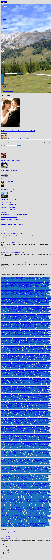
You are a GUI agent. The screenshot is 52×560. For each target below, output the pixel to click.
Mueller (17, 435)
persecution (23, 450)
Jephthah (2, 408)
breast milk (25, 314)
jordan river (34, 410)
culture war (13, 346)
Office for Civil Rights (18, 443)
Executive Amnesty (15, 368)
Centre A (21, 320)
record (39, 467)
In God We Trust (34, 402)
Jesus (26, 408)
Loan (37, 420)
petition (46, 450)
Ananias (32, 290)
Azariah (9, 301)
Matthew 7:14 (7, 426)
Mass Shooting (28, 424)
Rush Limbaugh (13, 475)
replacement (30, 469)
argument (17, 295)
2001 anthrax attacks (35, 277)
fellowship (22, 372)
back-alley (22, 302)
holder (13, 396)
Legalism (23, 416)
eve (30, 367)
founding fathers (4, 379)
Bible (15, 307)
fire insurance (21, 374)
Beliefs (48, 306)
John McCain (11, 410)
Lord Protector (25, 421)
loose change (17, 421)
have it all (43, 392)
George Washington (14, 384)
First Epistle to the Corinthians (35, 375)
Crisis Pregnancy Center (44, 343)
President (22, 458)
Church (18, 328)
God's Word (4, 387)
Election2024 (14, 362)
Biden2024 (37, 308)
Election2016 (3, 362)
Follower (30, 376)
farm (9, 371)
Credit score (25, 343)
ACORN (28, 280)
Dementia (12, 350)
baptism (13, 303)
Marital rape (27, 423)
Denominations (25, 351)
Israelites (49, 406)
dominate (14, 356)
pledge (30, 453)
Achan (24, 280)
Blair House (6, 310)
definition (20, 349)
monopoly (32, 432)
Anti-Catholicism (25, 292)
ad (49, 280)
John (3, 410)
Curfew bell (27, 346)
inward (22, 406)
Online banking (33, 444)
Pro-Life (20, 460)
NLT (18, 440)
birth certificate (24, 309)
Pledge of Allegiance (36, 453)
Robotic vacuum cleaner (37, 472)
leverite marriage (17, 418)
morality (2, 434)
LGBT (22, 418)
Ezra (48, 368)
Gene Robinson (29, 383)
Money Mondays (26, 432)
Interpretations (24, 405)
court (42, 341)
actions (36, 280)
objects (6, 443)
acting (31, 280)
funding (2, 382)
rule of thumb (42, 474)
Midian (47, 429)
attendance (34, 299)
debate (14, 348)
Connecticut (15, 338)
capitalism (47, 317)
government (24, 389)
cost (18, 341)
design (49, 351)
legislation (32, 416)
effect (39, 359)
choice (43, 323)
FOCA (21, 376)
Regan (2, 468)
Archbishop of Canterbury (6, 295)
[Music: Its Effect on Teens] (2, 186)
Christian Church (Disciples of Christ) (11, 325)
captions (12, 318)
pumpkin (8, 463)
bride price (34, 314)
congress (49, 336)
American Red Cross (32, 288)
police (2, 454)
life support (20, 419)
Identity (30, 400)
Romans (9, 474)
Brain (7, 314)
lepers (43, 416)
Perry (19, 450)
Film (37, 373)
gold (23, 387)
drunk (24, 357)
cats (41, 319)
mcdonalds (38, 426)
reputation (10, 470)
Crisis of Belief (36, 343)
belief (45, 306)
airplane (2, 284)
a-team (26, 278)
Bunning (23, 315)
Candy (30, 317)
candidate (27, 317)
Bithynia (47, 309)
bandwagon (3, 303)
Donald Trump (19, 356)
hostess (21, 398)
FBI (32, 371)
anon (39, 291)
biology (17, 309)
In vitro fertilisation (42, 402)
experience (27, 368)
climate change (42, 331)
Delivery (2, 350)
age (32, 283)
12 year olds (11, 277)
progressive (7, 461)
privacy (8, 460)
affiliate (15, 283)
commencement (41, 333)
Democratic (37, 350)
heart (24, 394)
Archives (5, 28)
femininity (44, 372)
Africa (27, 283)
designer (2, 352)
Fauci (30, 371)
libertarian (33, 418)
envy (33, 364)
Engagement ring (16, 364)
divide (38, 354)
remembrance (3, 469)
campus (13, 317)
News (32, 439)
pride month (27, 459)
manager (2, 423)
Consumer (15, 339)
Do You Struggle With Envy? (8, 204)
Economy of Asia (39, 358)
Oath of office (33, 442)
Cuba (31, 344)
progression (3, 461)
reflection (45, 467)
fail (7, 370)
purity (11, 463)
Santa (20, 477)
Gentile (48, 383)
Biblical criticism (16, 308)
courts (45, 341)
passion (15, 447)
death (6, 348)
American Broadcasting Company (17, 287)
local (39, 420)
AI (38, 283)
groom (18, 391)
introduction (10, 406)
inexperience (3, 404)
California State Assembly (38, 316)
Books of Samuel (8, 312)
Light (41, 419)
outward (35, 445)
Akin (7, 284)
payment (21, 448)
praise (46, 455)
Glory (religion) (33, 386)
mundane (32, 435)
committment (42, 334)
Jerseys (19, 408)
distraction (28, 354)
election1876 (44, 360)
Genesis (39, 383)
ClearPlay (31, 331)
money (13, 432)
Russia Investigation (38, 475)
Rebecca (17, 467)
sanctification (12, 477)
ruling (46, 474)
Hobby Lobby (8, 396)
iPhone (26, 406)
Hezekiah (16, 395)
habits (7, 392)
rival (20, 472)
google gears (31, 388)
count (21, 341)
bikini (46, 308)
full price (26, 381)
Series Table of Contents (8, 66)
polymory (26, 454)
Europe (2, 367)
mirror (39, 430)
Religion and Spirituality (24, 468)
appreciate (42, 294)
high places (23, 395)
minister (25, 430)
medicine (12, 427)
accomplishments (4, 280)
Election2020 (8, 362)
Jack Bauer (3, 407)
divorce (2, 355)
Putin (22, 463)
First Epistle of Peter (25, 375)
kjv (13, 414)
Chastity (32, 322)
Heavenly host (32, 394)
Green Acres (45, 390)
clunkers (23, 332)
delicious (45, 349)
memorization (9, 428)
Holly (30, 396)
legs (41, 416)
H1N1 (4, 392)
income (9, 403)
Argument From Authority (24, 295)
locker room (3, 421)
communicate (3, 335)
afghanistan (23, 283)
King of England (6, 414)
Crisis (31, 343)
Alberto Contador (24, 284)
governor (39, 389)
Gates (7, 383)
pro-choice (17, 460)
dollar (47, 355)
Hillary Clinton (39, 395)
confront (39, 336)
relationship (8, 468)
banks (10, 303)
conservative (32, 338)
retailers (4, 471)
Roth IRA (32, 474)
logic (7, 421)
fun (28, 381)
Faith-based (17, 370)
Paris (5, 447)
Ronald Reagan (27, 474)
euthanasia (13, 367)
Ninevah (13, 440)
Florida (11, 376)
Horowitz (8, 398)
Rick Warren (41, 471)
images (7, 402)
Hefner (36, 394)
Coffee (31, 332)
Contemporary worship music (26, 339)
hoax (4, 396)
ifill (43, 400)
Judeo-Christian (23, 411)
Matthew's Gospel (20, 426)
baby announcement (28, 301)
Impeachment (24, 402)
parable (33, 446)
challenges (34, 320)
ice (20, 400)
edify (29, 359)
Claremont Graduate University (7, 331)
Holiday (19, 396)
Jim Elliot (46, 408)
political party (6, 454)
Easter (48, 357)
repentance (26, 469)
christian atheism (43, 324)
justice (46, 411)
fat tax (14, 371)
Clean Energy (21, 331)
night (10, 440)
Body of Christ (37, 310)
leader (41, 415)
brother (45, 314)
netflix (8, 438)
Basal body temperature (19, 304)
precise (20, 456)
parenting (48, 446)
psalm (34, 462)
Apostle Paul (22, 294)
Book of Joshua (9, 311)
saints (29, 476)
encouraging (47, 363)
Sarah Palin (29, 477)
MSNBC (13, 435)
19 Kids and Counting (24, 277)
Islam (44, 406)
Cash (12, 319)
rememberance (45, 468)
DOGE (41, 355)
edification (26, 359)
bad (25, 302)
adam (2, 282)
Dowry (27, 356)
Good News (46, 387)
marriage (46, 423)
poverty (32, 455)
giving (10, 386)
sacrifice (2, 476)
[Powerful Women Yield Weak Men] (4, 168)
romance (2, 474)
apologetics (44, 293)
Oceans (9, 443)
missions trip (12, 431)
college (46, 332)
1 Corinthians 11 (4, 277)
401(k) (2, 278)
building (14, 315)
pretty (15, 459)
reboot (24, 467)
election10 (30, 360)
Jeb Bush (27, 407)
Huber (43, 398)
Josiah (43, 410)
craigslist (21, 342)
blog (16, 310)
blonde (30, 310)
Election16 (39, 360)
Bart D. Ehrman (10, 304)
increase (12, 403)
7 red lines (8, 278)
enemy (6, 364)
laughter (19, 415)
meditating (17, 427)
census (6, 320)
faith (14, 370)
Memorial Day (3, 428)
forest (3, 378)
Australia (17, 300)
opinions (40, 444)
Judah (18, 411)
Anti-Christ (31, 292)
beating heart (5, 306)
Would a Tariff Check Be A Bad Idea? (10, 219)
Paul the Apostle (6, 448)
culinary (33, 344)
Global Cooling (15, 386)
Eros (1, 366)
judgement (31, 411)
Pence (38, 448)
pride (23, 459)
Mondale (10, 432)
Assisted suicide (18, 298)
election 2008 (6, 360)
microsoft (33, 429)
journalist (2, 411)
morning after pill (11, 434)
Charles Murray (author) (14, 322)
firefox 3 (29, 374)
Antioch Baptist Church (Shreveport (12, 293)
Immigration (11, 402)
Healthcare (21, 394)
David (38, 347)
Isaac (37, 406)
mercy (45, 428)
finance (45, 373)
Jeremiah (6, 408)
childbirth (28, 323)
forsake (31, 378)
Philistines (26, 451)
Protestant (7, 462)
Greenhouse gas (8, 391)
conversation (14, 340)
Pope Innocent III (38, 454)
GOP (35, 388)
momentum (43, 431)
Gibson (36, 384)
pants (31, 446)
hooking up (48, 397)
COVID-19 (9, 342)
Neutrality (12, 438)
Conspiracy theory (4, 339)
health (5, 394)
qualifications (30, 463)
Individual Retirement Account (36, 403)
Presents (14, 458)
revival (32, 471)
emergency (17, 363)
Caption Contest (7, 318)
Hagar (12, 392)
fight (28, 373)
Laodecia (37, 414)
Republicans (5, 470)
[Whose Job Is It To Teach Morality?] (4, 176)
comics (16, 333)
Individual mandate (25, 403)
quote (48, 463)
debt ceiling (30, 348)
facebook (2, 370)
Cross (14, 344)
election (2, 360)
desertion (46, 351)
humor (24, 399)
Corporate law (45, 340)
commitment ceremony (35, 334)
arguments (32, 295)
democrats (14, 351)
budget (4, 315)
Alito (42, 284)
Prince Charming (39, 459)
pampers (27, 446)
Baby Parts (39, 301)
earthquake (45, 357)
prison (5, 460)
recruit (42, 467)
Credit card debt (6, 343)
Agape (29, 283)
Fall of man (27, 370)
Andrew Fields (38, 290)
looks (13, 421)
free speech (5, 380)
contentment (35, 339)
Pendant (45, 448)
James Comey (13, 407)
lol (8, 421)
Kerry (42, 412)
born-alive (34, 312)
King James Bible (44, 413)
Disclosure (5, 57)
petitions (2, 451)
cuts (43, 346)
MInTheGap (3, 4)
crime (29, 343)
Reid (4, 468)
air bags (40, 283)
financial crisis (7, 374)
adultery (48, 282)
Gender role (23, 383)
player (22, 453)
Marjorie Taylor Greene (35, 423)
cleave (34, 331)
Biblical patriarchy (24, 308)
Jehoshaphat (37, 407)
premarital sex (33, 456)
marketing (42, 423)
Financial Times (13, 374)
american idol (25, 288)
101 (8, 277)
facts (5, 370)
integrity (41, 404)
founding (47, 378)
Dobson (10, 355)
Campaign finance (8, 317)
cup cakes (18, 346)
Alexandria (36, 284)
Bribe (28, 314)
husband (40, 399)
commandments (21, 333)
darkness (24, 347)
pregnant (28, 456)
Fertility (10, 373)
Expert (30, 368)
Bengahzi (6, 307)
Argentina (13, 295)
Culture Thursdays (7, 346)
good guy (37, 387)
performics (16, 450)
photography (41, 451)
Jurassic (41, 411)
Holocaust (38, 396)
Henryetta (4, 395)
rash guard (10, 466)
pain (11, 446)
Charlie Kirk (22, 322)
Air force (44, 283)
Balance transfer (36, 302)
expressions (34, 368)
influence (30, 404)
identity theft (34, 400)
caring (32, 318)
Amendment (22, 286)
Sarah (26, 477)
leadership (45, 415)
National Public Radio (11, 437)
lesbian (46, 416)
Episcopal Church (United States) (41, 364)
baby (23, 301)
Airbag (47, 283)
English (25, 364)
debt (27, 348)
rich (38, 471)
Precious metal (16, 456)
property (23, 461)
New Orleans (3, 439)
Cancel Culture (22, 317)
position (17, 455)
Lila (50, 419)
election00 (17, 360)
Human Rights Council (14, 399)
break (16, 314)
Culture (2, 346)
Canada (17, 317)
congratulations (45, 336)
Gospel (38, 388)
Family (35, 370)
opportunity (47, 444)
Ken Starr (30, 412)
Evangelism (27, 367)
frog (9, 381)
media (9, 427)
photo (37, 451)
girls (1, 386)
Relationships (13, 468)
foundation (39, 378)
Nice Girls (47, 439)
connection (20, 338)
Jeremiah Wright (11, 408)
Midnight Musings (4, 430)
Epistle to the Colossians (9, 365)
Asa (28, 296)
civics (31, 330)
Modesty (36, 431)
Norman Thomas (38, 440)
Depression (35, 351)
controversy (9, 340)
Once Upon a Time (12, 444)
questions (42, 463)
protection (3, 462)
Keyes (48, 412)
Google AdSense (25, 388)
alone (25, 285)
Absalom (33, 279)
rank (44, 464)
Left (12, 416)
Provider (27, 462)
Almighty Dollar (20, 285)
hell (1, 395)
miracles (36, 430)
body (33, 310)
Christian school (15, 326)
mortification (25, 434)
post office (21, 455)
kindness (22, 413)
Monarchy (6, 432)
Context (42, 339)
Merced (39, 428)
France (37, 379)
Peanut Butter (28, 448)
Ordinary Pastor (6, 445)
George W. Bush (6, 384)
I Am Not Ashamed (11, 400)
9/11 (14, 278)
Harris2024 (25, 392)
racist (16, 464)
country (23, 341)
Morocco (17, 434)
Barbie (6, 304)
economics (30, 358)
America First (31, 286)
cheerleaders (38, 322)
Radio (25, 464)
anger (48, 290)
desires (8, 352)
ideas (28, 400)
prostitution (42, 461)
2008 (43, 277)
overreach (2, 446)
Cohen (39, 332)
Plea (27, 453)
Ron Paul (22, 474)
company (29, 335)
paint (13, 446)
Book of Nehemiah (22, 311)
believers (2, 307)
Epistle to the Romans (28, 365)
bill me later (7, 309)
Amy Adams (20, 290)
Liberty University (8, 419)
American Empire (27, 287)
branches (10, 314)
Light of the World (46, 419)
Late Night (13, 415)
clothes (16, 332)
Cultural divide (48, 344)
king (25, 413)
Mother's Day (37, 434)
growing (24, 391)
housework (36, 398)
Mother (32, 434)
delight (49, 349)
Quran (2, 464)
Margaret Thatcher (21, 423)
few (21, 373)
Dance (11, 347)
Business (46, 315)
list (17, 420)
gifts (44, 384)
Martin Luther (9, 424)
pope (34, 454)
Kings (11, 414)
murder (36, 435)
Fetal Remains (15, 373)
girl (45, 384)
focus (24, 376)
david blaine (42, 347)
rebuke (27, 467)
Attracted (49, 299)
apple (39, 294)
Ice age (22, 400)
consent (28, 338)
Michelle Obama (23, 429)
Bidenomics (42, 308)
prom (11, 461)
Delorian (7, 350)
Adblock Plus (15, 282)
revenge (26, 471)
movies (4, 435)
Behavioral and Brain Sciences (34, 306)
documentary (21, 355)
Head (46, 392)
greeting (13, 391)
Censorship (3, 320)
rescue (17, 470)
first (35, 374)
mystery (12, 436)
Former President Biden (14, 378)
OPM (43, 444)
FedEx (16, 372)
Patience (31, 447)
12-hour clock (17, 277)
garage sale (32, 382)
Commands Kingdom (33, 333)
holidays (23, 396)
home (7, 397)
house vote (27, 398)
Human (2, 399)
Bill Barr (49, 308)
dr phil (31, 356)
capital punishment (41, 317)
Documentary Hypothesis (29, 355)
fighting (30, 373)
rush (9, 475)
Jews (40, 408)
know (15, 414)
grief (16, 391)
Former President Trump (24, 378)
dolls (49, 355)
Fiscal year (48, 375)
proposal (34, 461)
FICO (25, 373)
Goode (17, 388)
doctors (13, 355)
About (4, 19)
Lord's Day (37, 421)
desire (5, 352)
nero (6, 438)
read (25, 466)
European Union (7, 367)
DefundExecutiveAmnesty (28, 349)
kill (7, 413)
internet (19, 405)
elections (24, 362)
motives (49, 434)
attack (27, 299)
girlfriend (48, 384)
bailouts (31, 302)
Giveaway (6, 386)
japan (21, 407)
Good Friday (32, 387)
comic (13, 333)
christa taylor (33, 324)
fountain (9, 379)
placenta (39, 452)
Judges (34, 411)
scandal (13, 478)
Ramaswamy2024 (34, 464)
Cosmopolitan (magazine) (12, 341)
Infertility (12, 404)
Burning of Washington (37, 315)
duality (28, 357)
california (31, 316)
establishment (8, 366)
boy (39, 312)
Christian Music (42, 325)
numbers (23, 442)
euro (50, 366)
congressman (3, 338)
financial (2, 374)
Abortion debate (24, 279)
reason (10, 467)
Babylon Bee (44, 301)
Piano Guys (9, 452)
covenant (2, 342)
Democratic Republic (7, 351)
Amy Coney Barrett (27, 290)
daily (1, 347)
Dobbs (6, 355)
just (43, 411)
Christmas (34, 327)
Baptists (33, 303)
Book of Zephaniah (38, 311)
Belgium (42, 306)
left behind (16, 416)
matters (48, 424)
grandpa (12, 390)
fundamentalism (32, 381)
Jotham (46, 410)
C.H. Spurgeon (19, 316)
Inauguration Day (4, 403)
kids (6, 413)
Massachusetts (41, 424)
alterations (33, 285)
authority (21, 300)
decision (40, 348)
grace (44, 389)
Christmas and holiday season (42, 327)
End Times (3, 364)
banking (7, 303)
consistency (43, 338)
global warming (21, 386)
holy (41, 396)
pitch (27, 452)
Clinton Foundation (8, 332)
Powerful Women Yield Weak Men (9, 170)
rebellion (21, 467)
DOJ (44, 355)
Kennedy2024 (35, 412)
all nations (5, 285)
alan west (10, 284)
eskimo (4, 366)
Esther (31, 366)
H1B (1, 392)
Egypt (42, 359)
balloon (44, 302)
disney (24, 354)
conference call (27, 336)
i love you (18, 400)
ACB (48, 279)
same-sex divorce (41, 476)
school (21, 478)
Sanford (16, 477)
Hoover (2, 398)
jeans (24, 407)
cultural (37, 344)
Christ (17, 324)
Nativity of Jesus (19, 437)
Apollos (40, 293)
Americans (10, 290)
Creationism (36, 342)
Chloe (40, 323)
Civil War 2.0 (48, 330)
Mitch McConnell (19, 431)
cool (22, 340)
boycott (2, 314)
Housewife (32, 398)
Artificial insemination (13, 296)
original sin (17, 445)
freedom (9, 380)
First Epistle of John (17, 375)
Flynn (19, 376)
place (36, 452)
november (14, 442)
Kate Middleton (14, 412)
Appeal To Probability (29, 294)
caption (2, 318)
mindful (15, 430)
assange (49, 296)
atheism (2, 299)
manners (9, 423)
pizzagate (33, 452)
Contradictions (3, 340)
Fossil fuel (35, 378)
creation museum (30, 342)
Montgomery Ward (42, 432)
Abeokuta (42, 278)
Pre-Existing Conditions (8, 456)
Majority (35, 422)
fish (1, 376)
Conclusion (21, 336)
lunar (6, 422)
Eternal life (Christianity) (37, 366)
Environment (29, 364)
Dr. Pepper (34, 356)
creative (40, 342)
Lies (15, 419)
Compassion (33, 335)
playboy (19, 453)
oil (24, 443)
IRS (35, 406)
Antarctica (6, 292)
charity (48, 320)
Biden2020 (33, 308)
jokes (28, 410)
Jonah (30, 410)
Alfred (39, 284)
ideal (25, 400)
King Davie (33, 413)
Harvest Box (34, 392)
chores (46, 323)
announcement (35, 291)
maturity (26, 426)
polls (19, 454)
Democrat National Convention (29, 350)
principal (45, 459)
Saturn (38, 477)
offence (12, 443)
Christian (38, 324)
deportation (31, 351)
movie (2, 435)
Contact (4, 38)
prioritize (2, 460)
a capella (17, 278)
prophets (30, 461)
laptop (41, 414)
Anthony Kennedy (18, 292)
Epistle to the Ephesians (19, 365)
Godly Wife (18, 139)
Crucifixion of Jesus (25, 344)
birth (20, 309)
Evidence (36, 367)
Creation (25, 342)
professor (47, 460)
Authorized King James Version (29, 300)
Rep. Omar (18, 469)
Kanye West (7, 412)
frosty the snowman (17, 381)
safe (15, 476)
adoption (41, 282)
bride (31, 314)
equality (48, 365)
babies (20, 301)
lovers (4, 422)
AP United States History (33, 293)
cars (7, 319)
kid (50, 412)
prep (43, 456)
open (37, 444)
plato (16, 453)
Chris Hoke (9, 324)
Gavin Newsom (11, 383)
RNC (22, 472)
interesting (4, 405)
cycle (48, 346)
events (32, 367)
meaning (46, 426)
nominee (30, 440)
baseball (25, 304)
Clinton (2, 332)
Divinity (48, 354)
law (22, 415)
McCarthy (33, 426)
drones (14, 357)
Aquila (46, 294)
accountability (10, 280)
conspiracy (48, 338)
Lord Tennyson (31, 421)
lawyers (25, 415)
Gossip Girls (10, 389)
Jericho (16, 408)
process (30, 460)
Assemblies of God (4, 298)
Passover (19, 447)
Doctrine (16, 355)
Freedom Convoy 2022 (15, 380)
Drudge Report (19, 357)
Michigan (29, 429)
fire (17, 374)
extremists (39, 368)
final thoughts (41, 373)
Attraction (3, 300)
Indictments (19, 403)
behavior (26, 306)
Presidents (9, 459)
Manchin (6, 423)
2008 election (46, 277)
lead (31, 415)
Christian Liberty (22, 325)
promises (19, 461)
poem (48, 453)
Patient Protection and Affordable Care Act (42, 447)
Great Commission (21, 390)
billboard (12, 309)
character (45, 320)
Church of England (11, 330)
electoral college (30, 362)
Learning (7, 416)
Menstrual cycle (21, 428)
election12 (35, 360)
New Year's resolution (17, 439)
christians (30, 327)
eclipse (21, 358)
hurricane (36, 399)
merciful (42, 428)
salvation (35, 476)
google (20, 388)
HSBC (40, 398)
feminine (40, 372)
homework (26, 397)
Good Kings (41, 387)
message (48, 428)
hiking (31, 395)
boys (5, 314)
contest (39, 339)
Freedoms (45, 380)
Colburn (42, 332)
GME (38, 386)
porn (5, 455)
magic (26, 422)
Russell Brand (28, 475)
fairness (11, 370)
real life (33, 466)
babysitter (6, 302)
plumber (45, 453)
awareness (5, 301)
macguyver (19, 422)
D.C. (50, 346)
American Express (35, 287)
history (2, 396)
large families (45, 414)
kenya (39, 412)
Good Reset (13, 388)
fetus (19, 373)
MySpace (9, 436)
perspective (36, 450)
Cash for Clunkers (16, 319)
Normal (33, 440)
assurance (49, 298)
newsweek (36, 439)
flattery (8, 376)
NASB (34, 436)
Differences (22, 352)
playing (25, 453)
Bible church (19, 307)
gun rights (44, 391)
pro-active (12, 460)
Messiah (2, 429)
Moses (29, 434)
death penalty (10, 348)
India (15, 403)
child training (17, 323)
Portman (13, 455)
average (43, 300)
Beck (19, 306)
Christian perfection (7, 326)
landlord (26, 414)
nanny (28, 436)
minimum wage (20, 430)
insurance (37, 404)
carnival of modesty (45, 318)
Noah (22, 440)
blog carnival (19, 310)
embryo (13, 363)
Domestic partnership (8, 356)
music (42, 435)
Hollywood (33, 396)
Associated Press (24, 298)
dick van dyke (17, 352)
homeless (10, 397)
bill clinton (3, 309)
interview (34, 405)
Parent (36, 446)
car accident (16, 318)
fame (33, 370)
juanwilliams (14, 411)
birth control (29, 309)
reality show (47, 466)
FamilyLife (5, 371)
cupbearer (22, 346)
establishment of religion (24, 366)
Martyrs (14, 424)
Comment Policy (6, 47)
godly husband (14, 387)
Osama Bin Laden (23, 445)
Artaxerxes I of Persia (5, 296)
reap (8, 467)
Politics (14, 454)
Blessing (13, 310)
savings (41, 477)
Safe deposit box (19, 476)
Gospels (6, 389)
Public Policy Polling (46, 462)
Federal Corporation (41, 371)
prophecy (27, 461)
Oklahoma (27, 443)
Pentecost (2, 450)
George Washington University (24, 384)
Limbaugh (3, 420)
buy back (2, 316)
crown (20, 344)
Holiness (26, 396)
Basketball (29, 304)
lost (42, 421)
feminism (48, 372)
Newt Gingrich (42, 439)
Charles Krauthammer (5, 322)
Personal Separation (29, 450)
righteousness (3, 472)
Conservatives (38, 338)
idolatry (38, 400)
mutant (5, 436)
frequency (49, 380)
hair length (18, 392)
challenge (29, 320)
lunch (9, 422)
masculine (20, 424)
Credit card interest (13, 343)
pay (10, 448)
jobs (1, 410)
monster (36, 432)
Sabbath (46, 475)
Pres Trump (46, 456)
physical (2, 452)
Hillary (34, 395)
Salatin (32, 476)
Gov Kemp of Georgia (17, 389)
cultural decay (41, 344)
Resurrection (41, 470)
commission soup (18, 334)
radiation (19, 464)
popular (43, 454)
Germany (33, 384)
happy (21, 392)
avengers (40, 300)
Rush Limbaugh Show (21, 475)
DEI (39, 349)
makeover (39, 422)
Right (48, 471)
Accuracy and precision (18, 280)
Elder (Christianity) (47, 359)
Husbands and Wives (5, 128)
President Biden (27, 458)
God (40, 386)
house (24, 398)
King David (28, 413)
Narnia (31, 436)
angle (50, 290)
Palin (19, 446)
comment (46, 333)
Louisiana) (45, 421)
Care (29, 318)
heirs (50, 394)
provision (31, 462)
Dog (39, 355)
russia (33, 475)
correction (3, 341)
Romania (6, 474)
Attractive (7, 300)
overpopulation (45, 445)
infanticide (8, 404)
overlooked (39, 445)
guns (47, 391)
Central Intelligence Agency (13, 320)
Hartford (29, 392)
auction (10, 300)
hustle (6, 400)
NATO (24, 437)
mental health (27, 428)
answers (42, 291)
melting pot (35, 427)
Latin (17, 415)
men (17, 428)
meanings (2, 427)
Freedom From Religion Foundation (28, 380)
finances (48, 373)
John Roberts (17, 410)
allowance (13, 285)
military (9, 430)
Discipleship (10, 354)
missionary (8, 431)
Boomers (14, 312)
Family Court (40, 370)
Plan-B (44, 452)
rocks (43, 472)
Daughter (31, 347)
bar (36, 303)
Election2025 (20, 362)
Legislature (36, 416)
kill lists (10, 413)
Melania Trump (29, 427)
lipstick (14, 420)
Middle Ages (37, 429)
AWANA (47, 300)
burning (30, 315)
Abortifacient (8, 279)
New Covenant (22, 438)
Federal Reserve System (10, 372)
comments (8, 334)
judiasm (37, 411)
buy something (7, 316)
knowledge (19, 414)
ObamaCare (48, 442)
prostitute (38, 461)
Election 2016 (12, 360)
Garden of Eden (37, 382)
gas (1, 383)
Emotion (38, 363)
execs (10, 368)
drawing (44, 356)
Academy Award (43, 279)
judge (27, 411)
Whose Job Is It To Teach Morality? (10, 178)
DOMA (2, 356)
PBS (24, 448)
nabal (15, 436)
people (12, 450)
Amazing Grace (45, 285)
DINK (26, 352)
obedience (3, 443)
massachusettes (35, 424)
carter (9, 319)
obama (37, 442)
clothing (19, 332)
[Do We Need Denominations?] (4, 197)
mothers (46, 434)
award (2, 301)
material (45, 424)
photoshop (49, 451)
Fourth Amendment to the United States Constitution (21, 379)
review (29, 471)
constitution (10, 339)
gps (41, 389)
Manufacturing (15, 423)
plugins (41, 453)
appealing (36, 294)
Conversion (19, 340)
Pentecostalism (7, 450)
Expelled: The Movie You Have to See (10, 160)
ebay (4, 358)
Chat (35, 322)
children (31, 323)
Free (42, 379)
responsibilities (27, 470)
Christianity (48, 326)
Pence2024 (42, 448)
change (37, 320)
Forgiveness (7, 378)
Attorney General (43, 299)
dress (47, 356)
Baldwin (41, 302)
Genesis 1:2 (44, 383)
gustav (50, 391)
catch (28, 319)
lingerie (9, 420)
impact (19, 402)
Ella (8, 363)
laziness (28, 415)
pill (24, 452)
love (48, 421)
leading (48, 415)
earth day (40, 357)
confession (32, 336)
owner (8, 446)
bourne (37, 312)
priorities (49, 459)
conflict (36, 336)
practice (43, 455)
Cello (49, 319)
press (13, 459)
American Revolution (40, 288)
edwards (36, 359)
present (10, 458)
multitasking (28, 435)
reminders (12, 469)
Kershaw (45, 412)
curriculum (35, 346)
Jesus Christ (30, 408)
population (47, 454)
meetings (24, 427)
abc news (37, 278)
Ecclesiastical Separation (15, 358)
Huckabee (47, 398)
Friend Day (3, 381)
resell (19, 470)
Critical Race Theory (5, 344)
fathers (24, 371)
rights (7, 472)
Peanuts (32, 448)
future (20, 382)
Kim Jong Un (14, 413)
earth (38, 357)
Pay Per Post (13, 448)
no (20, 440)
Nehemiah (3, 438)
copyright (40, 340)
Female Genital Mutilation (32, 372)
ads (43, 282)
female (25, 372)
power (35, 455)
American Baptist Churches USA (41, 286)
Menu (2, 78)
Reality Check (41, 466)
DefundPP (36, 349)
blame (10, 310)
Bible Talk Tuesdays (9, 308)
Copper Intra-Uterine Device (32, 340)
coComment (27, 332)
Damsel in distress (6, 347)
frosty (11, 381)
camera (46, 316)
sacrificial (6, 476)
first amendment (39, 374)
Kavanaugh (19, 412)
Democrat (20, 350)
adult (46, 282)
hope (5, 398)
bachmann (10, 302)
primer (35, 459)
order (2, 445)
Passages (12, 447)
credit (46, 342)
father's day (21, 371)
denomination (19, 351)
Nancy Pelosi (24, 436)
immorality (16, 402)
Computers (3, 336)
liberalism (29, 418)
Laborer (22, 414)
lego (39, 416)
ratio (15, 466)
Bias (13, 307)
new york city (28, 439)
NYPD (28, 442)
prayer (2, 456)
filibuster (34, 373)
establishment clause (15, 366)
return (18, 471)
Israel (46, 406)
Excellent (2, 368)
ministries (29, 430)
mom (39, 431)
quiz (45, 463)
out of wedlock (31, 445)
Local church (42, 420)
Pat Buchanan (27, 447)
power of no (39, 455)
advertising (5, 283)
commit (23, 334)
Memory (14, 428)
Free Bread (45, 379)
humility (21, 399)
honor (44, 397)
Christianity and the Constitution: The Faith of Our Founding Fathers (14, 327)
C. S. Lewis (13, 316)
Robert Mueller (26, 472)
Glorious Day (27, 386)
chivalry (37, 323)
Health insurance (15, 394)
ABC (34, 278)
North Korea (6, 442)
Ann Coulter (24, 291)
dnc (4, 355)
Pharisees (9, 451)
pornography (9, 455)
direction (38, 352)
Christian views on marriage (31, 326)
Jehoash (33, 407)
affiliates (19, 283)
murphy (39, 435)
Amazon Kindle (7, 286)
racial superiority (8, 464)
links (12, 420)
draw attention (40, 356)
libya (13, 419)
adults (2, 283)
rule (38, 474)
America (27, 286)
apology (48, 293)
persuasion (40, 450)
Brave (13, 314)
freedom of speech (39, 380)
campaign (2, 317)
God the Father (44, 386)
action (33, 280)
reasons (13, 467)
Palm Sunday (23, 446)
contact (18, 339)
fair (8, 370)
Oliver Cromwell (45, 443)
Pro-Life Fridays (26, 460)
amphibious (15, 290)
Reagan (30, 466)
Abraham (30, 279)
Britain (42, 314)
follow (27, 376)
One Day (25, 444)
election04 (22, 360)
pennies (49, 448)
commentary (3, 334)
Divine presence (43, 354)
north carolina (45, 440)
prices (18, 459)
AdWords (10, 283)
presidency (18, 458)
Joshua (40, 410)
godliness (9, 387)
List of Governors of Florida (23, 420)
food (37, 376)
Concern (17, 336)
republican (39, 469)
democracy (16, 350)
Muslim (2, 436)
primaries (31, 459)
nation (41, 436)
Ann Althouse (19, 291)
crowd (17, 344)
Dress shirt (5, 357)
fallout (30, 370)
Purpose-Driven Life (16, 463)
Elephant (40, 362)
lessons (2, 418)
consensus (24, 338)
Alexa (32, 284)
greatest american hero (29, 390)
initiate (33, 404)
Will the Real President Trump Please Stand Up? (13, 224)
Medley (20, 427)
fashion (11, 371)
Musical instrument (47, 435)
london (10, 421)
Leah (2, 416)
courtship (48, 341)
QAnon (25, 463)
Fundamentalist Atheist (46, 381)
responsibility (32, 470)
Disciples (5, 354)
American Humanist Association (15, 288)
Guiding (40, 391)
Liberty (36, 418)
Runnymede (5, 475)
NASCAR (38, 436)
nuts (26, 442)
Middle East (43, 429)
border (17, 312)
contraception (47, 339)
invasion (15, 406)
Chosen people (3, 324)
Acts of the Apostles (45, 280)
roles (50, 472)
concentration (8, 336)
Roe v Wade (46, 472)
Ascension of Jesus (32, 296)
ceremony (25, 320)
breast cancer (20, 314)
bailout (27, 302)
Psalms (37, 462)
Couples (36, 341)
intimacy (38, 405)
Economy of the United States (18, 359)
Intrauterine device (4, 406)
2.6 (30, 277)
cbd (42, 319)
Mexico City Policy (16, 429)
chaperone (41, 320)
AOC (27, 293)
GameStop (24, 382)
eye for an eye (44, 368)
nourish (10, 442)
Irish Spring (31, 406)
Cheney (43, 322)
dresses (8, 357)
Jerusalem (23, 408)
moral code (48, 432)
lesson (49, 416)
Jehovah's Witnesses (44, 407)
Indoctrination (45, 403)
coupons (39, 341)
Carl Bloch (35, 318)
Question (38, 463)
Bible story (40, 307)
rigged (45, 471)
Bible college (25, 307)
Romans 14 (14, 474)
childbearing (23, 323)
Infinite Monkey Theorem (19, 404)
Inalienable (48, 402)
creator (43, 342)
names (20, 436)
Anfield (42, 290)
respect (22, 470)
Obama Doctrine (42, 442)
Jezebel (42, 408)
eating (2, 358)
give (3, 386)
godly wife (20, 387)
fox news (34, 379)
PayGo (17, 448)
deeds (8, 349)
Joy (5, 411)
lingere (6, 420)
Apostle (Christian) (4, 294)
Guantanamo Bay (32, 391)
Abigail (4, 279)
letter (9, 418)
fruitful (22, 381)
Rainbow (29, 464)
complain (38, 335)
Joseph (37, 410)
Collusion (4, 333)
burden (27, 315)
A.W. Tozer (30, 278)
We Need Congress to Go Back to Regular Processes (14, 214)
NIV (16, 440)
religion (17, 468)
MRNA (7, 435)
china (34, 323)
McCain (29, 426)
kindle (19, 413)
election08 (26, 360)
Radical (22, 464)
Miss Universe (44, 430)
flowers (14, 376)
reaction (18, 466)
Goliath (25, 387)
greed (39, 390)
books (43, 311)
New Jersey (38, 438)
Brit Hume (39, 314)
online (28, 444)
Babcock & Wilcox (15, 301)
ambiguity (18, 286)
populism (2, 455)
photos (45, 451)
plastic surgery (12, 453)
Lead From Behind (36, 415)
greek (41, 390)
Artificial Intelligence (22, 296)
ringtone (10, 472)
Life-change (25, 419)
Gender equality (18, 383)
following (34, 376)
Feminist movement (4, 373)
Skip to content (4, 1)
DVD (35, 357)
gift (42, 384)
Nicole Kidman (6, 440)
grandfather (8, 390)
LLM (34, 420)
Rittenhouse (16, 472)
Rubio (36, 474)
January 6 (18, 407)
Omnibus (6, 444)
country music (28, 341)
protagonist (47, 461)
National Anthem (46, 436)
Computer (47, 335)
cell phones (46, 319)
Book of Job (3, 311)
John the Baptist (23, 410)
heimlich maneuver (45, 394)
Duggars (32, 357)
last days (9, 415)
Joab (49, 408)
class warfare (16, 331)
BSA (48, 314)
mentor (31, 428)
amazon (2, 286)
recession (30, 467)
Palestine (16, 446)
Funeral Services (13, 382)
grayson (16, 390)
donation (24, 356)
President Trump (43, 458)
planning (7, 453)
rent (15, 469)
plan (41, 452)
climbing (46, 331)
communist (20, 335)
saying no (10, 478)
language (30, 414)
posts (29, 455)
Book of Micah (15, 311)
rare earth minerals (4, 466)
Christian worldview (41, 326)
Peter (44, 450)
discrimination (20, 354)
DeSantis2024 (41, 351)
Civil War (43, 330)
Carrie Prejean (3, 319)
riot (13, 472)
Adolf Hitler (36, 282)
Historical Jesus (45, 395)
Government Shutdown (32, 389)
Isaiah (39, 406)
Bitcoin (43, 309)
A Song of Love (22, 278)
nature (40, 437)
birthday (34, 309)
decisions (44, 348)
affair (13, 283)
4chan (4, 278)
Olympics (2, 444)
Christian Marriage (35, 325)
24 (49, 277)
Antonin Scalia (22, 293)
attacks (30, 299)
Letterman (12, 418)
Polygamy (22, 454)
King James (38, 413)
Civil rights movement (36, 330)
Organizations (12, 445)
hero (7, 395)
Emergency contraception (24, 363)
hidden (19, 395)
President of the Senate (35, 458)
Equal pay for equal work (41, 365)
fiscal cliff (44, 375)
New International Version (30, 438)
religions (31, 468)
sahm (27, 476)
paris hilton (8, 447)
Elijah (43, 362)
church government (46, 328)
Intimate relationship (44, 405)
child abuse (12, 323)
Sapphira (23, 477)
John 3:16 (6, 410)
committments (48, 334)
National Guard (4, 437)
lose (40, 421)
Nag (17, 436)
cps (18, 342)
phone (35, 451)
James (9, 407)
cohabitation (35, 332)
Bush (43, 315)
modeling (25, 431)
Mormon (6, 434)
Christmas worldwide (5, 328)
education (32, 359)
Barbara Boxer (46, 303)
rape (46, 464)
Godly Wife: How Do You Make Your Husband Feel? (18, 131)
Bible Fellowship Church (33, 307)
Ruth (44, 475)
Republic (35, 469)
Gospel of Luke (43, 388)
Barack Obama (40, 303)
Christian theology (22, 326)
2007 (40, 277)
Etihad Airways (46, 366)
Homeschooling (21, 397)
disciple (2, 354)
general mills (35, 383)
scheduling (17, 478)
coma (8, 333)
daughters (35, 347)
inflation (26, 404)
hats (39, 392)
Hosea (11, 398)
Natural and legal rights (33, 437)
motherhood (42, 434)
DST (26, 357)
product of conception (40, 460)
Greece (36, 390)
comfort (10, 333)
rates (13, 466)
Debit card (18, 348)
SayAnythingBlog (4, 478)
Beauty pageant (14, 306)
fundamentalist (39, 381)
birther (37, 309)
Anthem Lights (11, 292)
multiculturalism (22, 435)
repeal (22, 469)
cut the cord (40, 346)
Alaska (13, 284)
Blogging (24, 310)
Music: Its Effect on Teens (7, 189)
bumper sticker (19, 315)
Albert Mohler (18, 284)
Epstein (34, 365)
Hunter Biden (31, 399)
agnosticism (35, 283)
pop (31, 454)
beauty (9, 306)
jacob (6, 407)
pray (49, 455)
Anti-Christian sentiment (39, 292)
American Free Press (5, 288)
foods (40, 376)
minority (32, 430)
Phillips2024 (30, 451)
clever (37, 331)
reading (27, 466)
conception (13, 336)
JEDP (30, 407)
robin (31, 472)
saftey (24, 476)
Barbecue (2, 304)
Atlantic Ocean (13, 299)
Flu (17, 376)
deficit (17, 349)
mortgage (21, 434)
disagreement (42, 352)
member (39, 427)
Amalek (36, 285)
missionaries (3, 431)
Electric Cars (35, 362)
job (50, 408)
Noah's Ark (25, 440)
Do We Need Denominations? (8, 200)
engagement (10, 364)
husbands (44, 399)
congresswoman (9, 338)
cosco (6, 341)
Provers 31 (23, 462)
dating (27, 347)
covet (5, 342)
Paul (1, 448)
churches (22, 330)
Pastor (22, 447)
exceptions (7, 368)
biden (29, 308)
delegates (42, 349)
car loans (21, 318)
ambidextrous (13, 286)
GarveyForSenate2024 (45, 382)
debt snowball (36, 348)
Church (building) (24, 328)
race (4, 464)
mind (12, 430)
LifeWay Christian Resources (34, 419)
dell (5, 350)
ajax (5, 284)
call (44, 316)
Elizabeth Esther (4, 363)
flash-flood (4, 376)
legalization (27, 416)
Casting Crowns (24, 319)
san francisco (6, 477)
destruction (12, 352)
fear (34, 371)
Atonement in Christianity (21, 299)
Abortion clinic (18, 279)
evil (39, 367)
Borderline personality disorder (25, 312)
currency (31, 346)
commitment (27, 334)
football (42, 376)
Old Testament (39, 443)
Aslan (46, 296)
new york (23, 439)
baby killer (34, 301)
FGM (23, 373)
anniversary (29, 291)
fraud (40, 379)
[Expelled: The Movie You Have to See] (3, 157)
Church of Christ (4, 330)
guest (37, 391)
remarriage (35, 468)
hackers (9, 392)
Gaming (27, 382)
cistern (28, 330)
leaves (10, 416)
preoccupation (39, 456)
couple (32, 341)
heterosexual (10, 395)
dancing (14, 347)
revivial (35, 471)
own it (6, 446)
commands (27, 333)
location (47, 420)
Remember (40, 468)
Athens (8, 299)
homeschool (14, 397)
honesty (41, 397)
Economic (25, 358)
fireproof (32, 374)
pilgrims (22, 452)
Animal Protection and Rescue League (8, 291)
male (42, 422)
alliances (9, 285)
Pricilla (20, 459)
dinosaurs (30, 352)
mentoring (35, 428)
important (29, 402)
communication (9, 335)
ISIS (42, 406)
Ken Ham (26, 412)
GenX (2, 384)
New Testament (9, 439)
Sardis (33, 477)
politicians (11, 454)
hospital (14, 398)
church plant (17, 330)
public (40, 462)
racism (13, 464)
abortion (13, 279)
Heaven (27, 394)
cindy (25, 330)
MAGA (23, 422)
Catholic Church (36, 319)
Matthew (2, 426)
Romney (18, 474)
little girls (31, 420)
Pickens (13, 452)
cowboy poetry (15, 342)
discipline (15, 354)
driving (11, 357)
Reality (37, 466)
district (31, 354)
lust (10, 422)
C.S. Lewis (24, 316)
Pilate (19, 452)
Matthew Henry (13, 426)
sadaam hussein (11, 476)
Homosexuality (37, 397)
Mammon (45, 422)
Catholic (31, 319)
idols (42, 400)
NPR (17, 442)
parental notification (42, 446)
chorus (49, 323)
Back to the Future (16, 302)
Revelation (22, 471)
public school (3, 463)
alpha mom (28, 285)
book (41, 310)
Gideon (39, 384)
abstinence (38, 279)
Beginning (22, 306)
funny (18, 382)
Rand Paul (40, 464)
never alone (16, 438)
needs (42, 437)
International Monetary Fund (12, 405)
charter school (27, 322)
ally (16, 285)
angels (45, 290)
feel (19, 372)
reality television (4, 467)
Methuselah (6, 429)
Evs (44, 367)
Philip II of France (15, 451)
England (22, 364)
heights (39, 394)
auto (37, 300)
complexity (42, 335)
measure (6, 427)
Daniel (17, 347)
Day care (47, 347)
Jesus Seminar (35, 408)
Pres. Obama (6, 458)
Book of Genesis (46, 310)
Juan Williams (9, 411)
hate (38, 392)
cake (28, 316)
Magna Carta (30, 422)
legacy (19, 416)
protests (10, 462)
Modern (32, 431)
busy (49, 315)
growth (27, 391)
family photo (45, 370)
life (17, 419)
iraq (28, 406)
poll (17, 454)
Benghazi (10, 307)
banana (47, 302)
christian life (28, 325)
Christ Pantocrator (27, 324)
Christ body (21, 324)
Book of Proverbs (30, 311)
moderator (29, 431)
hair (15, 392)
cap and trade (34, 317)
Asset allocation (11, 298)
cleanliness (27, 331)
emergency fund (33, 363)
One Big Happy (19, 444)
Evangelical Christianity (20, 367)
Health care (9, 394)
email (10, 363)
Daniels (20, 347)
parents (2, 447)
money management (19, 432)
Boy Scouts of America (45, 312)
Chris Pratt (14, 324)
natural (27, 437)
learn (4, 416)
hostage (17, 398)
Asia (44, 296)
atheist (5, 299)
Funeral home (6, 382)
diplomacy (34, 352)
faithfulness (22, 370)
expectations (22, 368)
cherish (46, 322)
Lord (21, 421)
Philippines (21, 451)
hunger (27, 399)
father (17, 371)
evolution (42, 367)
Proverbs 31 (18, 462)
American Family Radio (44, 287)
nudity (20, 442)
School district (26, 478)
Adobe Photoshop (30, 282)
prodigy (34, 460)
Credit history (20, 343)
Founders (43, 378)
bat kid (33, 304)
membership (43, 427)
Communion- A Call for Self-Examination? (12, 209)
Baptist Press (29, 303)
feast (36, 371)
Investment (19, 406)
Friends (6, 381)
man (48, 422)
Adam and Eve (6, 282)
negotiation (46, 437)
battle (43, 304)
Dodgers (36, 355)
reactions (22, 466)
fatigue (27, 371)
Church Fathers (39, 328)
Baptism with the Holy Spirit (20, 303)
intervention (30, 405)
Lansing (33, 414)
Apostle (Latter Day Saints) (13, 294)
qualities (35, 463)
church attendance (31, 328)
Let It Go (5, 418)
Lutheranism (14, 422)
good (28, 387)
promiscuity (15, 461)
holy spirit (44, 396)
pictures (16, 452)
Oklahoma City (32, 443)
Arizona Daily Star (38, 295)
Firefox (25, 374)
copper (25, 340)
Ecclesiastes (7, 358)
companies (24, 335)
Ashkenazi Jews (40, 296)
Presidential (5, 459)
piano (5, 452)
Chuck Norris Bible (13, 328)
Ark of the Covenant (46, 295)
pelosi (35, 448)
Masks (24, 424)
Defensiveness (13, 349)
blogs (27, 310)
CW (45, 346)
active (39, 280)
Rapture (48, 464)
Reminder (8, 469)
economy (34, 358)
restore (37, 470)
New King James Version (46, 438)
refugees (49, 467)
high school (27, 395)
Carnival (39, 318)
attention (38, 299)
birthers (40, 309)
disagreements (48, 352)
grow (21, 391)
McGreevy (42, 426)
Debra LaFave (23, 348)
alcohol (29, 284)
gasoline (3, 383)
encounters (42, 363)
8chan (11, 278)
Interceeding (45, 404)
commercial (12, 334)
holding (16, 396)
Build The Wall (9, 315)
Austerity (14, 300)
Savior (44, 477)
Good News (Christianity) (6, 388)
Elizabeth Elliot (48, 362)
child (9, 323)
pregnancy (24, 456)
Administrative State (22, 282)
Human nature (6, 399)
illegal (45, 400)
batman (40, 304)
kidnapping (3, 413)
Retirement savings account (11, 471)
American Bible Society (5, 287)
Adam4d (11, 282)
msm (11, 435)
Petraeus (5, 451)
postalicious (25, 455)
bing (15, 309)
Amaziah (40, 285)
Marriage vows (4, 424)
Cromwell (11, 344)
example (47, 367)
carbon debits (25, 318)
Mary (17, 424)
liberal (25, 418)
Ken (23, 412)
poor (30, 454)
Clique (13, 332)
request (14, 470)
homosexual (31, 397)
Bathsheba (37, 304)
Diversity (35, 354)
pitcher (29, 452)
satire (36, 477)
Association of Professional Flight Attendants (37, 298)
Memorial (48, 427)
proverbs (14, 462)
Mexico (10, 429)
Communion (15, 335)
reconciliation (35, 467)
